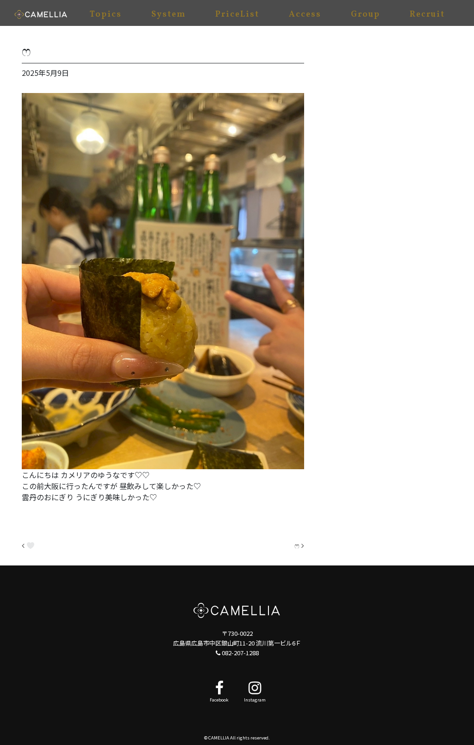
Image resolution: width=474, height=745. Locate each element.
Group (365, 14)
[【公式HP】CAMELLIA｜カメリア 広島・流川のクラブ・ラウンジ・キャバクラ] (41, 13)
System (168, 14)
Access (305, 14)
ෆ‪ (297, 545)
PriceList (237, 14)
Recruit (427, 14)
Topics (106, 14)
